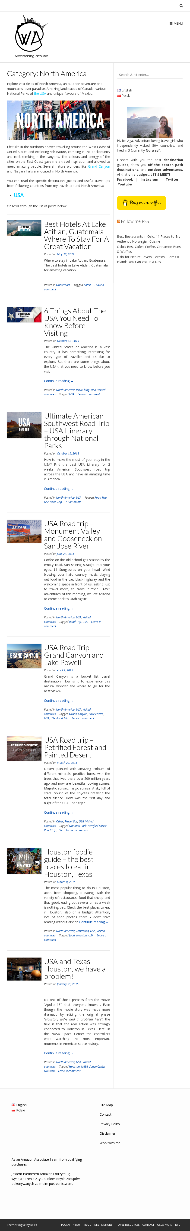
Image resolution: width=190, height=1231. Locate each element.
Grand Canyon (78, 714)
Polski (65, 1224)
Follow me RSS (135, 221)
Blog (88, 1224)
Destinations (103, 1224)
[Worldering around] (30, 37)
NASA (84, 1067)
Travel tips (71, 821)
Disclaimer (107, 1133)
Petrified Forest (97, 826)
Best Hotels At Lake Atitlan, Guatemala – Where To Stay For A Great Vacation (76, 235)
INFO (177, 1224)
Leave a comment (89, 394)
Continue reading (59, 381)
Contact (105, 1114)
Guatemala (63, 285)
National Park (77, 826)
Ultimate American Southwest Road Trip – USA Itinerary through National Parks (76, 430)
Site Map (106, 1105)
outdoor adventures (165, 169)
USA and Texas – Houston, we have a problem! (75, 969)
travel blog (82, 390)
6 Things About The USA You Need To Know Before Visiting (75, 321)
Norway (152, 150)
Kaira (33, 1225)
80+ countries (163, 145)
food (72, 935)
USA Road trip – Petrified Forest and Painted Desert (75, 747)
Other (59, 821)
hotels (87, 285)
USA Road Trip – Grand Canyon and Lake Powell (74, 655)
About (77, 1224)
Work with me (110, 1143)
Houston (81, 935)
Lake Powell (96, 714)
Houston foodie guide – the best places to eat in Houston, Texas (69, 862)
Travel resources (127, 1224)
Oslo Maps (164, 1224)
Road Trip (101, 498)
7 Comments (73, 502)
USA (93, 390)
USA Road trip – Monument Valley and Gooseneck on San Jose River (73, 534)
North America (65, 390)
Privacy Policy (110, 1124)
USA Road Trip (53, 502)
